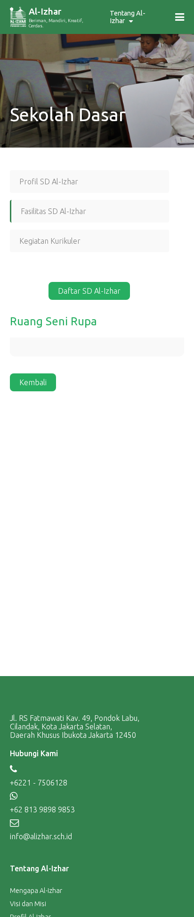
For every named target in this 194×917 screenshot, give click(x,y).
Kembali (33, 382)
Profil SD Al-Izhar (48, 181)
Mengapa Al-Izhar (36, 890)
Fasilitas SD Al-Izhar (53, 211)
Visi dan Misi (28, 904)
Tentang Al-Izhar (128, 17)
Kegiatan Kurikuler (50, 241)
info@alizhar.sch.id (41, 836)
